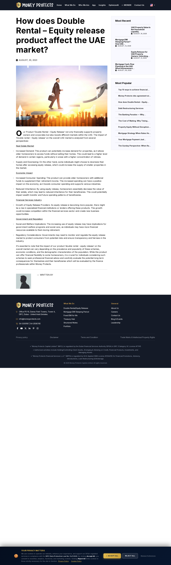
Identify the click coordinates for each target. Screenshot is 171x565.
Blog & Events (117, 319)
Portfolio (67, 326)
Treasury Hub (69, 319)
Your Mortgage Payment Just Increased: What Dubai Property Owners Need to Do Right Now (132, 140)
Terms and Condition (89, 337)
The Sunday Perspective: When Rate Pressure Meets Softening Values (134, 146)
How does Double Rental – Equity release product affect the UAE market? (132, 102)
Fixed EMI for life (70, 315)
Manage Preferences (148, 556)
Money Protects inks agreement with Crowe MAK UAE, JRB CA (134, 96)
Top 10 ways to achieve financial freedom (133, 90)
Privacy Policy (63, 561)
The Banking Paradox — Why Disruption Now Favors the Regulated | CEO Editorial (131, 115)
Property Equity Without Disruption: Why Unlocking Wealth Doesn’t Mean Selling (133, 127)
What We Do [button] (69, 303)
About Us (115, 308)
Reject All (130, 556)
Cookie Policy (76, 561)
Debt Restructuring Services (130, 108)
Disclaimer (54, 337)
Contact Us (115, 315)
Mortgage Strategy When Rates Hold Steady (134, 133)
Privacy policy (22, 337)
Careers (114, 312)
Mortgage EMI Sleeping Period (76, 312)
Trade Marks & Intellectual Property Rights (137, 337)
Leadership (115, 323)
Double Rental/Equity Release (76, 308)
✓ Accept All (112, 556)
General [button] (114, 303)
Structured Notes (71, 323)
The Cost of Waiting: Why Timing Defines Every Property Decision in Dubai (133, 121)
